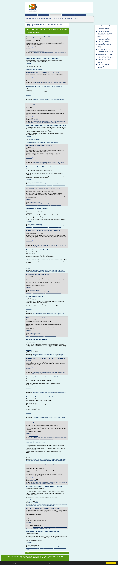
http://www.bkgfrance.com (34, 160)
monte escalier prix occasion (38, 437)
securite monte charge (103, 38)
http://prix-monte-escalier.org (35, 202)
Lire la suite (29, 48)
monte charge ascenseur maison (50, 334)
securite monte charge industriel (56, 53)
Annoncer (69, 18)
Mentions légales (15, 556)
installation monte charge (35, 373)
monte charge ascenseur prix (40, 246)
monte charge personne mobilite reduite (47, 505)
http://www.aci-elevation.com (35, 80)
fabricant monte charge (48, 82)
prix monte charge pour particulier (55, 245)
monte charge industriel (61, 121)
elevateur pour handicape (35, 483)
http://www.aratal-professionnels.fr (36, 51)
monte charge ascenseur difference (49, 122)
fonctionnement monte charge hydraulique (44, 185)
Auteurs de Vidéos (47, 18)
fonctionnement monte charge (39, 142)
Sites (40, 18)
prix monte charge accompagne (55, 227)
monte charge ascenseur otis (50, 392)
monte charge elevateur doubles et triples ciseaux (54, 246)
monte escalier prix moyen (49, 437)
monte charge (39, 69)
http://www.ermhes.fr (33, 480)
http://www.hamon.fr (33, 119)
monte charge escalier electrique (43, 205)
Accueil (28, 18)
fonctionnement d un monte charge (53, 52)
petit (31, 15)
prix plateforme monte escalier (60, 437)
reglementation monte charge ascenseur (33, 122)
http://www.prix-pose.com (34, 243)
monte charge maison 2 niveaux (105, 51)
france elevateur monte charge (51, 162)
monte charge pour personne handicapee (55, 546)
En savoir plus (88, 563)
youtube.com (32, 371)
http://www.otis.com (33, 390)
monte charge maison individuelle (103, 66)
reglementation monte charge (105, 54)
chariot (43, 15)
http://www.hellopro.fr (33, 436)
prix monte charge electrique (55, 205)
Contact (76, 18)
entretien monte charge (103, 47)
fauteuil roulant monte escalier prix (32, 439)
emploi (56, 15)
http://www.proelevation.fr (34, 139)
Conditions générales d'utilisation (28, 556)
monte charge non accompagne (39, 52)
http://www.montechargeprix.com (36, 224)
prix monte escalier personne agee (46, 439)
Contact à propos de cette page (55, 556)
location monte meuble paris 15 (38, 527)
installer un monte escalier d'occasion (40, 459)
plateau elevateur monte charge (59, 185)
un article (63, 18)
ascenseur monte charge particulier (57, 271)
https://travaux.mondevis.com (35, 182)
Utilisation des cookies (41, 556)
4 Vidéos (34, 32)
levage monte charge (60, 68)
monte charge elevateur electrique (56, 183)
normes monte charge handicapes (52, 482)
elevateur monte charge (38, 68)
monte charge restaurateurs (104, 59)
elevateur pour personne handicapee (47, 483)
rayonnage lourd (80, 15)
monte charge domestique (53, 417)
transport (68, 15)
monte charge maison (103, 52)
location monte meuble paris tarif (45, 528)
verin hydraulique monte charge (39, 354)
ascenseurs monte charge (43, 53)
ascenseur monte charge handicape (36, 336)
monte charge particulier (104, 41)
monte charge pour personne (51, 372)
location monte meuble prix (50, 527)
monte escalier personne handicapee (40, 546)
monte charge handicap (103, 64)
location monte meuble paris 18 (33, 528)
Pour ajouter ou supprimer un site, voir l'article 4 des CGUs (35, 557)
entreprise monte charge (30, 69)
